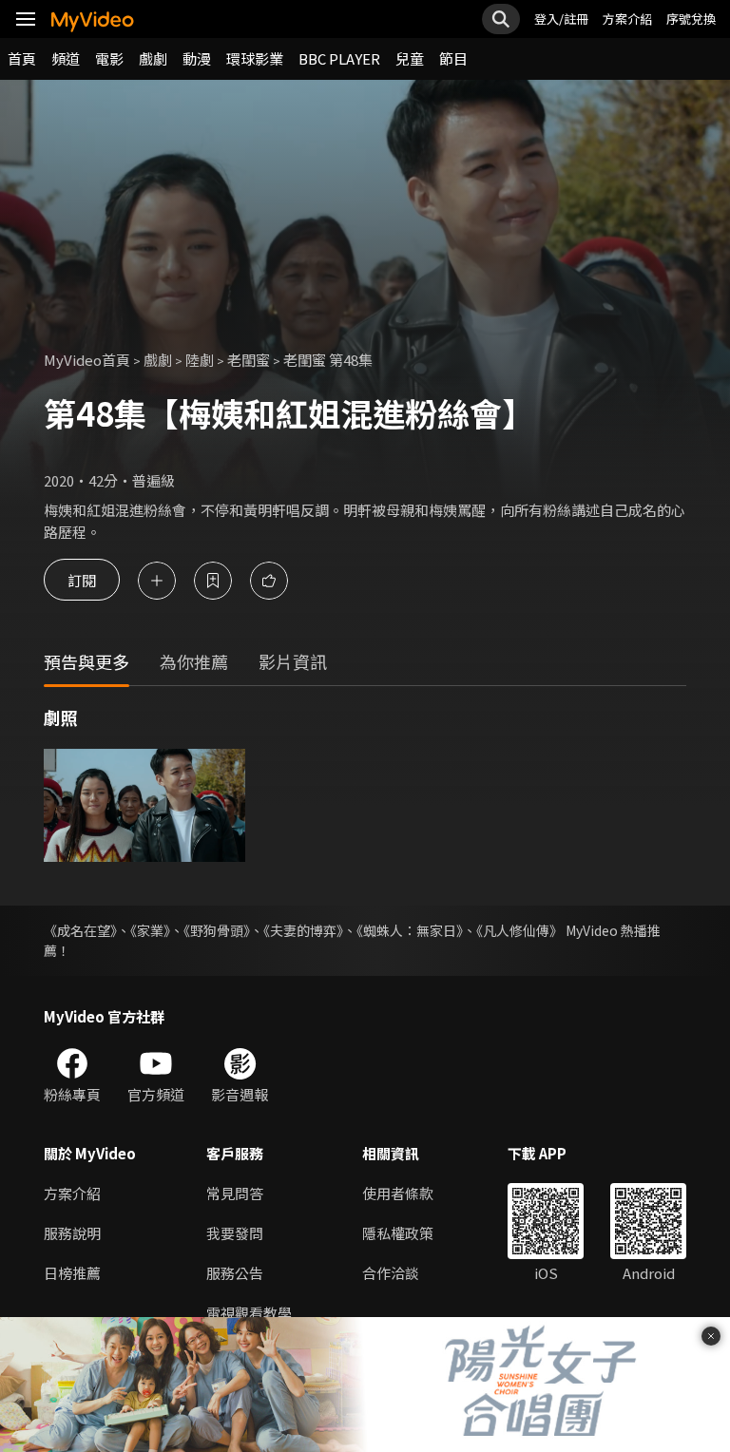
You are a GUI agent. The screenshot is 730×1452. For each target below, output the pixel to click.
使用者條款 (397, 1193)
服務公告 (234, 1273)
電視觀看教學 (249, 1313)
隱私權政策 (397, 1233)
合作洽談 (390, 1273)
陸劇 (199, 360)
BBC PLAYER (339, 58)
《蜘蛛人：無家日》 (409, 930)
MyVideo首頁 (87, 360)
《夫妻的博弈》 (303, 930)
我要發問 (234, 1233)
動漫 (196, 58)
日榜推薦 (72, 1273)
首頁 (22, 58)
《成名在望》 (80, 930)
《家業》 (150, 930)
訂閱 (81, 580)
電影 (109, 58)
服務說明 (72, 1233)
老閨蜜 (248, 360)
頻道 (65, 58)
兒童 (409, 58)
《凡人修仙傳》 (519, 930)
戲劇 (153, 58)
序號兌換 (691, 19)
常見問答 (234, 1193)
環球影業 (254, 58)
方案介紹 (627, 19)
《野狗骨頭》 (216, 930)
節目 (453, 58)
